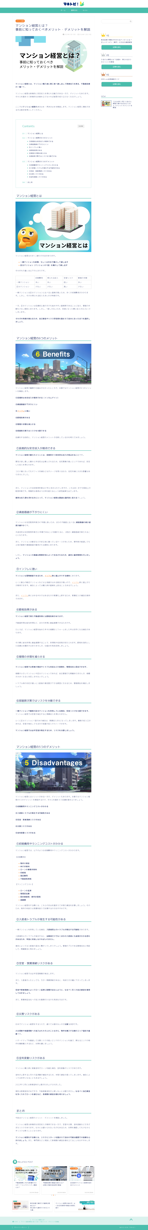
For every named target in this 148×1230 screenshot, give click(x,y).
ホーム (63, 10)
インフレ (21, 411)
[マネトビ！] (74, 6)
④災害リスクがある (36, 174)
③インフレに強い (35, 147)
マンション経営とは (35, 133)
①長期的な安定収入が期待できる (41, 141)
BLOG (85, 10)
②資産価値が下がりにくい (38, 144)
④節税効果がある (35, 150)
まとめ (30, 182)
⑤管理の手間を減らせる (38, 153)
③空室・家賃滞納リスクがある (40, 171)
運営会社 (74, 10)
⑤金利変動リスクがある (38, 177)
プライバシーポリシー (20, 1227)
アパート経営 (20, 21)
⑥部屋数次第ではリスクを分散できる (43, 156)
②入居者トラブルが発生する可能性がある (44, 168)
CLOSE (81, 126)
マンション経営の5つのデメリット (40, 161)
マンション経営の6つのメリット (40, 138)
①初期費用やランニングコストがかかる (43, 165)
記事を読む (117, 47)
